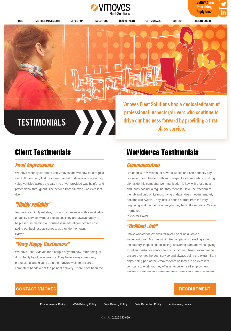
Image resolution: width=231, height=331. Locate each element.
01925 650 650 (121, 317)
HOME (20, 21)
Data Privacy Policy (115, 304)
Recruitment (195, 289)
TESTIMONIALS (152, 21)
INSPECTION (76, 21)
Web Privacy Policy (84, 304)
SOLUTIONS (101, 21)
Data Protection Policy (148, 304)
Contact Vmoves (36, 289)
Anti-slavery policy (180, 304)
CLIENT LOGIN (203, 21)
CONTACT (177, 21)
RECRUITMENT (127, 21)
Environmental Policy (53, 304)
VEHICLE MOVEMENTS (48, 21)
